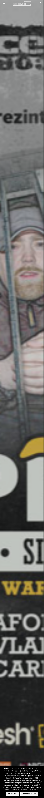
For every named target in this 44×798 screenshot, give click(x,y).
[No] (41, 782)
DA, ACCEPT (12, 794)
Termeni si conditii (29, 794)
